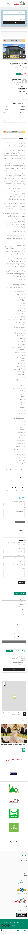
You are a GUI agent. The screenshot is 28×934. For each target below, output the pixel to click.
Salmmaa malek (16, 79)
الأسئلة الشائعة (23, 862)
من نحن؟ (25, 864)
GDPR (18, 637)
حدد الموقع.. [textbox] (22, 19)
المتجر (25, 875)
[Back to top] (5, 925)
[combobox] (14, 19)
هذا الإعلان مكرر (19, 660)
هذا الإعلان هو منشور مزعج (17, 658)
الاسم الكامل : (23, 599)
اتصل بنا (25, 865)
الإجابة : (24, 628)
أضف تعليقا (21, 582)
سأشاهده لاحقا (18, 650)
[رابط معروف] (22, 889)
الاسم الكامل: (21, 548)
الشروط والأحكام (15, 634)
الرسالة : (24, 614)
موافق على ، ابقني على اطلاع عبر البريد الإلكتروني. (16, 638)
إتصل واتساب (22, 91)
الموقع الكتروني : (21, 561)
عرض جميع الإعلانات (16, 84)
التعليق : (22, 568)
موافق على (17, 634)
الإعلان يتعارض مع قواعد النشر (16, 664)
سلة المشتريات (23, 880)
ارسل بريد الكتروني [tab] (19, 593)
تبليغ (14, 669)
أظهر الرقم (22, 88)
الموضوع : (23, 609)
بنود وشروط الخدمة (23, 878)
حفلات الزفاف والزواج (20, 33)
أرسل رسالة (14, 641)
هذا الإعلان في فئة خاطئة (17, 662)
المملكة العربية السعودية (21, 69)
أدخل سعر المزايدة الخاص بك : (18, 501)
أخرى (22, 665)
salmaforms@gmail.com (18, 93)
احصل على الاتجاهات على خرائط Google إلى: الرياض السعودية (13, 713)
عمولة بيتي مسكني (23, 860)
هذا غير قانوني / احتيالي (18, 657)
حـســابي (25, 873)
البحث (13, 22)
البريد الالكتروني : (21, 555)
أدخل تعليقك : (21, 508)
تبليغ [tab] (8, 650)
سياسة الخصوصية (23, 877)
